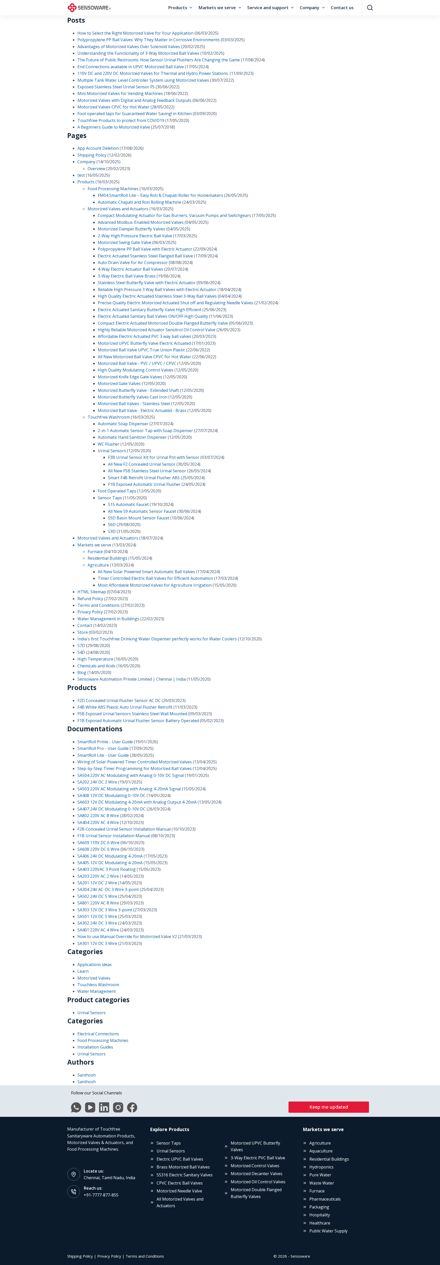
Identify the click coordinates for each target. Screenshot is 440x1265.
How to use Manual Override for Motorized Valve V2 (127, 936)
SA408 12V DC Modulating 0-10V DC (111, 795)
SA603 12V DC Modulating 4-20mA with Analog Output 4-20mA (137, 802)
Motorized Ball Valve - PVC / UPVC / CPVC (137, 363)
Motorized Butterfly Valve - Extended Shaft (138, 390)
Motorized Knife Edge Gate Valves (130, 377)
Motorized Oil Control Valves (258, 1182)
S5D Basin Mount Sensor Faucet (138, 518)
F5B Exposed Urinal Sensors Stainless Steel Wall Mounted (132, 714)
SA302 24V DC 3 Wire (97, 923)
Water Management (96, 991)
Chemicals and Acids (96, 666)
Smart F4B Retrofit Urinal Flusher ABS (144, 477)
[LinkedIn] (104, 1107)
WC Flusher (108, 444)
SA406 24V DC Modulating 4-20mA (110, 856)
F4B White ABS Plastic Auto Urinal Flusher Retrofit (124, 707)
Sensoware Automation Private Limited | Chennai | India (131, 679)
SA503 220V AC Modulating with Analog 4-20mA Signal (129, 789)
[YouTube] (90, 1107)
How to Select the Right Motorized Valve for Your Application (135, 33)
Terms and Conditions (98, 605)
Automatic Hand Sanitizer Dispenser (132, 437)
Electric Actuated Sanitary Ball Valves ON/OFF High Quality (153, 316)
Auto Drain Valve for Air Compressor (133, 262)
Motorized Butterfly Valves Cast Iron (132, 397)
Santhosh (86, 1075)
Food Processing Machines (113, 188)
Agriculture (98, 565)
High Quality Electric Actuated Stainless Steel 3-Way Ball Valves (157, 296)
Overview (96, 168)
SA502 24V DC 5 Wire (97, 896)
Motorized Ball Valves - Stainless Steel (134, 403)
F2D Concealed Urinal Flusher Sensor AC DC (119, 700)
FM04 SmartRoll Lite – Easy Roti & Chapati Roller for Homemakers (160, 195)
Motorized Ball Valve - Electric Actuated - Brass (142, 410)
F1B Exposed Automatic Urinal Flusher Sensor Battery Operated (138, 720)
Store (82, 632)
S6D (112, 524)
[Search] (370, 7)
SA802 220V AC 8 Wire (98, 815)
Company (309, 7)
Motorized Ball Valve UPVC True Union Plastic (141, 350)
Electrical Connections (98, 1034)
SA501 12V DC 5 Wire (97, 916)
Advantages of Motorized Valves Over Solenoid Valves (128, 46)
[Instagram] (118, 1107)
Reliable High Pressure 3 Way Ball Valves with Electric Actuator (157, 289)
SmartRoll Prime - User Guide (105, 742)
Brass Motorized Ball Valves (183, 1167)
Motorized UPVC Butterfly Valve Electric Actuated (144, 343)
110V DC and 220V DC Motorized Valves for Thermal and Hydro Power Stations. (153, 73)
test (81, 175)
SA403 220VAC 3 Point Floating (106, 869)
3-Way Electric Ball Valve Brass (127, 276)
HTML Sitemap (91, 592)
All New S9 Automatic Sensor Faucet (142, 511)
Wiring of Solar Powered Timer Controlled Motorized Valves (134, 762)
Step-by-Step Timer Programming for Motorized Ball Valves (134, 768)
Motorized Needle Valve (179, 1191)
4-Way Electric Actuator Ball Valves (130, 269)
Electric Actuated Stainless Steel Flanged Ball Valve (145, 256)
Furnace (95, 551)
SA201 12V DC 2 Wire (97, 883)
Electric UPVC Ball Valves (180, 1159)
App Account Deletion (98, 148)
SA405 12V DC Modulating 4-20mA (110, 862)
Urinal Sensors (112, 450)
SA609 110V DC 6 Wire (98, 842)
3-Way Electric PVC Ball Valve (258, 1158)
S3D (112, 531)
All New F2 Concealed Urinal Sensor (141, 464)
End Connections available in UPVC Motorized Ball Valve (130, 67)
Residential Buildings (107, 558)
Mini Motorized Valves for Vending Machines (120, 93)
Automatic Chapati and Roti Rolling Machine (139, 202)
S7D (81, 645)
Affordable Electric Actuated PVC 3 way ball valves (144, 336)
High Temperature (95, 659)
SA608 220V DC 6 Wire (98, 849)
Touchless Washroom (98, 984)
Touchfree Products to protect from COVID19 (120, 120)
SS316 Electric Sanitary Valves (185, 1175)
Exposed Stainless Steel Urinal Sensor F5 (116, 87)
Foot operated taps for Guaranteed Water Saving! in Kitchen (134, 113)
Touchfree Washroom (109, 417)
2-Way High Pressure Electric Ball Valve (135, 236)
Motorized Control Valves (255, 1165)
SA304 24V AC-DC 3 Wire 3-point (108, 889)
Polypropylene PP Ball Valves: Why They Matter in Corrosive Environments (148, 40)
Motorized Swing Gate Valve (124, 242)
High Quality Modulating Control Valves (135, 370)
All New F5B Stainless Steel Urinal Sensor (147, 471)
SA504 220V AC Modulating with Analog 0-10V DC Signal (130, 775)
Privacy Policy (90, 612)
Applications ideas (94, 964)
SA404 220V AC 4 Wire (98, 822)
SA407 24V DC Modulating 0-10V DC (111, 809)
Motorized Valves (94, 978)
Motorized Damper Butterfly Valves (131, 229)
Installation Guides (95, 1047)
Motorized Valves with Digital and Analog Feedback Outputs (134, 100)
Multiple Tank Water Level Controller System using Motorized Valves (143, 80)
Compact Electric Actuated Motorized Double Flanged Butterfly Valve (163, 323)
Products (177, 7)
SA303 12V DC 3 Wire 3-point (104, 910)
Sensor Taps (110, 498)
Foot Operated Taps (117, 491)
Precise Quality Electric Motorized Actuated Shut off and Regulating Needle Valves (175, 303)
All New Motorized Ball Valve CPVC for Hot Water (144, 357)
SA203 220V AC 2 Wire (98, 876)
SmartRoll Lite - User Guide (103, 755)
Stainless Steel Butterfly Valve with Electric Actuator (147, 282)
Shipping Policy (91, 155)
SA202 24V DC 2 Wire (97, 782)
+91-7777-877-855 (101, 1195)
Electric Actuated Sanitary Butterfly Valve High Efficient (149, 309)
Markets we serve (217, 7)
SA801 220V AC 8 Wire (98, 903)
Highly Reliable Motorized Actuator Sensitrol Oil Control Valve (156, 330)
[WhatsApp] (76, 1107)
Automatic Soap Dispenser (123, 424)
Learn (83, 971)
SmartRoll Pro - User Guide (103, 748)
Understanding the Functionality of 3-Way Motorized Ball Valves (138, 53)
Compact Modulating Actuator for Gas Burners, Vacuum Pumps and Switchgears (174, 215)
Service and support (267, 7)
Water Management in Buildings (108, 619)
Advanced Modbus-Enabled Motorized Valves (141, 222)
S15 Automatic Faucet (128, 504)
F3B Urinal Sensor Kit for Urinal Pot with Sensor (153, 457)
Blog (81, 672)
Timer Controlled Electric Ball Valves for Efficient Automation (155, 578)
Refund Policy (90, 598)
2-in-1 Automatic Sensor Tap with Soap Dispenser (145, 430)
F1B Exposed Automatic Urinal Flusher (144, 484)
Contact (84, 625)
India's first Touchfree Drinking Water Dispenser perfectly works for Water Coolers (157, 639)
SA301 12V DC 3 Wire (97, 943)
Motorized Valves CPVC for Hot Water (113, 107)
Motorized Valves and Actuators (118, 209)
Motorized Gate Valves (119, 383)
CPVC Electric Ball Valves (180, 1183)
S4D (81, 652)
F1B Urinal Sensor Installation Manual (113, 835)
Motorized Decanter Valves (256, 1173)
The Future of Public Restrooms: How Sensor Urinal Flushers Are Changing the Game (158, 60)
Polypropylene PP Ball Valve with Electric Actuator (145, 249)
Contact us (342, 7)
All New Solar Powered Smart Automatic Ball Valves (146, 571)
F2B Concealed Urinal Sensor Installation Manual (124, 829)
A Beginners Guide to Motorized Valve (113, 127)
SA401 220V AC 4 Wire (98, 930)
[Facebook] (132, 1107)
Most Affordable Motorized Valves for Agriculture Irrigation (155, 585)
